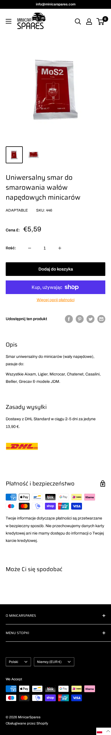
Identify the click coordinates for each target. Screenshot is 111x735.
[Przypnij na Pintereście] (80, 319)
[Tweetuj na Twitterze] (90, 319)
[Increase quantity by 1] (60, 248)
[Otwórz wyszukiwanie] (78, 21)
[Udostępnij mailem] (101, 319)
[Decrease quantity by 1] (30, 248)
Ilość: (11, 248)
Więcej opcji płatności (56, 300)
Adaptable (17, 210)
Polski (13, 662)
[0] (100, 21)
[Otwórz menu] (8, 21)
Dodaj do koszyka (55, 269)
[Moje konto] (89, 21)
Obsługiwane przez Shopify (27, 723)
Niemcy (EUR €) (49, 662)
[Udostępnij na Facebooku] (69, 319)
